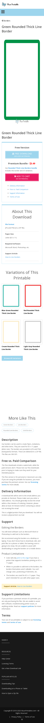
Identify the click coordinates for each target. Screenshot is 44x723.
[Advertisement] (22, 390)
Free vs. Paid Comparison (19, 189)
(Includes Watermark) (23, 154)
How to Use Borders (12, 257)
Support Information (17, 193)
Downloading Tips (8, 684)
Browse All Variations (12, 358)
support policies (27, 606)
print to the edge (23, 558)
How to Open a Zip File (10, 693)
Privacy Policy (16, 717)
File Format (9, 224)
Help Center (6, 659)
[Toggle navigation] (3, 12)
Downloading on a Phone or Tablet (14, 688)
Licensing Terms (8, 664)
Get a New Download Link (11, 668)
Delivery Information (17, 186)
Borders (6, 20)
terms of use (15, 622)
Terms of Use (15, 197)
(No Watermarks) (23, 177)
